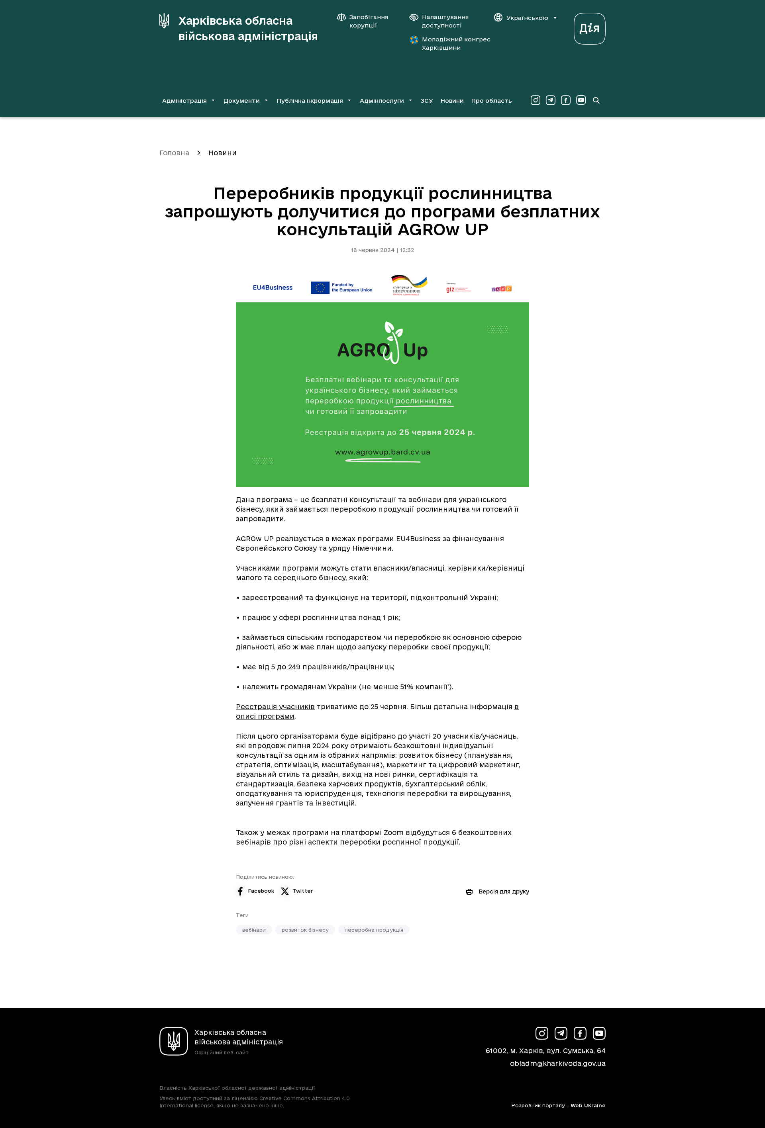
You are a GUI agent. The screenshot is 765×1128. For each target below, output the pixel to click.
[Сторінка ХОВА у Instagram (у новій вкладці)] (535, 100)
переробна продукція (374, 930)
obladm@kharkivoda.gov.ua (558, 1063)
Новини (452, 100)
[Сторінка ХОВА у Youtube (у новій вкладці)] (581, 100)
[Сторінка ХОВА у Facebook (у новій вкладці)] (566, 100)
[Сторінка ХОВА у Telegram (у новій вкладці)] (550, 100)
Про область (491, 100)
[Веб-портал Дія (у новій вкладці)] (590, 26)
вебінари (254, 930)
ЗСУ (426, 100)
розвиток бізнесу (305, 930)
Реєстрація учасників (275, 706)
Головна (174, 152)
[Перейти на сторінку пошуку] (596, 100)
